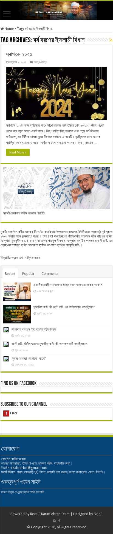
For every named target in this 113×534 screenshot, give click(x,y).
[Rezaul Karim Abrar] (56, 10)
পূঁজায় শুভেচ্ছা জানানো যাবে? (29, 358)
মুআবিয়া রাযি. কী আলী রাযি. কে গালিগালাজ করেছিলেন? (64, 307)
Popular (28, 274)
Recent (10, 274)
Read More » (17, 152)
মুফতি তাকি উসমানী (33, 492)
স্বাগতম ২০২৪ (19, 54)
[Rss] (54, 520)
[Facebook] (59, 520)
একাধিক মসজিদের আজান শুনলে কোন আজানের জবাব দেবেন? (67, 285)
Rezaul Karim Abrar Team (50, 514)
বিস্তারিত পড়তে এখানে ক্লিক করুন (20, 258)
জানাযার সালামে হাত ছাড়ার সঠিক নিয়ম (34, 329)
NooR (98, 514)
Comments (49, 274)
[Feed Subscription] (110, 40)
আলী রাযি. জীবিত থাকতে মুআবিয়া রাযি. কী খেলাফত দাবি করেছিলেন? (49, 344)
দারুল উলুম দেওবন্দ (11, 492)
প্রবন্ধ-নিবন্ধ (40, 62)
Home (9, 29)
